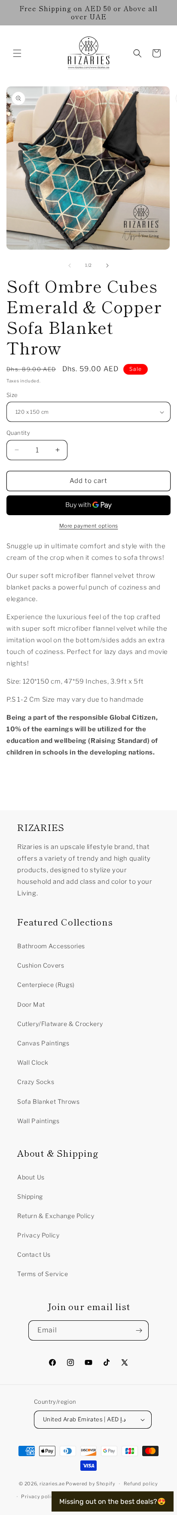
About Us (31, 1177)
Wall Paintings (38, 1120)
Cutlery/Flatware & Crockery (60, 1023)
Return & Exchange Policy (55, 1215)
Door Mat (31, 1004)
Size (12, 394)
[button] (17, 53)
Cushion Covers (40, 965)
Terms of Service (42, 1273)
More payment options (88, 525)
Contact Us (34, 1254)
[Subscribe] (138, 1330)
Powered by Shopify (91, 1484)
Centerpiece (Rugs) (46, 984)
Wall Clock (33, 1062)
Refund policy (141, 1484)
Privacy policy (39, 1497)
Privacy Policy (38, 1235)
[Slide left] (69, 265)
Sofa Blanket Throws (48, 1101)
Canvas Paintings (43, 1043)
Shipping (30, 1196)
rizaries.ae (52, 1484)
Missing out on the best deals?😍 (112, 1501)
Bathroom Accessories (51, 946)
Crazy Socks (36, 1081)
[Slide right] (107, 265)
